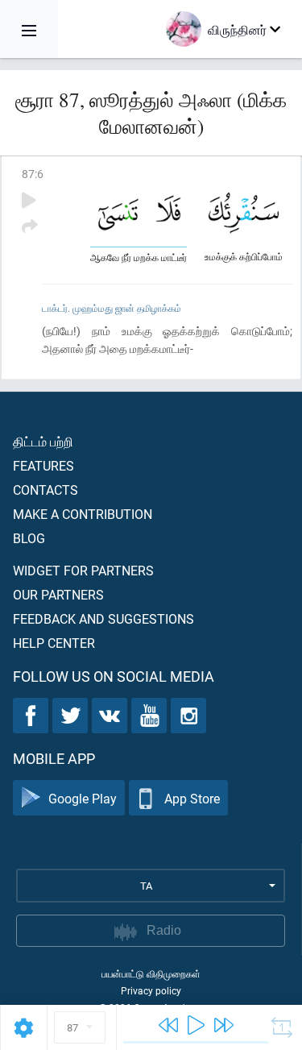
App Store (192, 798)
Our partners (58, 594)
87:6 (32, 173)
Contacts (45, 489)
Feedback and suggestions (103, 618)
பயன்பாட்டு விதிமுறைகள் (151, 973)
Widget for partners (83, 570)
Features (43, 465)
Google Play (82, 798)
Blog (29, 537)
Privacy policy (151, 990)
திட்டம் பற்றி (43, 441)
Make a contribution (82, 513)
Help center (54, 642)
